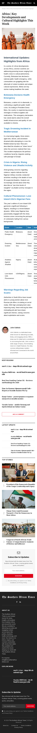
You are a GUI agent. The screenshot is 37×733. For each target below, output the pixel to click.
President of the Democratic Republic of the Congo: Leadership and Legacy (20, 485)
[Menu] (3, 3)
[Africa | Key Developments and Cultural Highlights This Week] (18, 39)
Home (3, 8)
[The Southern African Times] (19, 3)
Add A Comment (18, 414)
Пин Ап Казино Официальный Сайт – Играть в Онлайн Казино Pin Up (17, 390)
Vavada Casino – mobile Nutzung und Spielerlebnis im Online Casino (16, 406)
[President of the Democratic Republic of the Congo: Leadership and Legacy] (18, 472)
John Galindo (15, 328)
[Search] (34, 3)
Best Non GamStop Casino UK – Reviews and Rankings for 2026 (17, 381)
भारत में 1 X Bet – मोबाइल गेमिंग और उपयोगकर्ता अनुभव (17, 366)
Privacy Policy (23, 582)
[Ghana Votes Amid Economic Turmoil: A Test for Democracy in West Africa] (18, 499)
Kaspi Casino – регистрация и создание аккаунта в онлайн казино (17, 398)
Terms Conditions (28, 711)
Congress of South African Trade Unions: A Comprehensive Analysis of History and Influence (19, 542)
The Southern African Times (17, 720)
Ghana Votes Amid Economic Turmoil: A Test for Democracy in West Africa (19, 513)
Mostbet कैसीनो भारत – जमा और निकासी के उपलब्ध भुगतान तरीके (23, 681)
